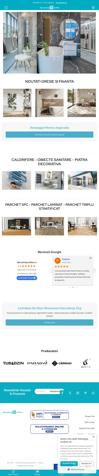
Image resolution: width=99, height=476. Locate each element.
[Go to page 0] (68, 287)
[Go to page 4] (76, 287)
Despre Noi (89, 416)
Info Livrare (89, 422)
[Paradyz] (37, 363)
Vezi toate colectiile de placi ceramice (49, 134)
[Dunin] (86, 363)
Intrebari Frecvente (86, 428)
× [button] (93, 437)
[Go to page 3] (74, 287)
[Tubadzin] (13, 363)
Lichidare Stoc (49, 322)
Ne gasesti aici (61, 2)
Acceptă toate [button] (69, 463)
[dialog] (77, 453)
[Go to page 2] (72, 287)
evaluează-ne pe (25, 277)
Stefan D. (66, 259)
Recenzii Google (49, 252)
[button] (77, 469)
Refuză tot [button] (86, 463)
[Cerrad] (61, 363)
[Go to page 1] (70, 287)
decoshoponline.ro (27, 262)
